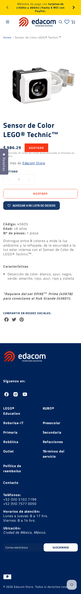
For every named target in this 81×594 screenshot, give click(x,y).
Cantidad (10, 171)
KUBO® (48, 408)
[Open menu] (7, 22)
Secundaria (52, 432)
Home (7, 37)
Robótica (10, 441)
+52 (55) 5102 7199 (20, 499)
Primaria (10, 432)
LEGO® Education (11, 411)
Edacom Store (33, 163)
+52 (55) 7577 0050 (20, 503)
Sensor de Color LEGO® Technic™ (38, 37)
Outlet (8, 451)
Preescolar (52, 422)
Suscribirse (60, 547)
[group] (40, 7)
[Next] (73, 7)
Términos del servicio (54, 454)
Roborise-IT (13, 422)
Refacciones (53, 441)
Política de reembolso (12, 468)
